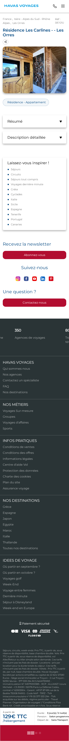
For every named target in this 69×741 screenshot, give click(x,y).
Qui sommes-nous (16, 368)
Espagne (16, 209)
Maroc (7, 530)
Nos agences (12, 374)
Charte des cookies (17, 476)
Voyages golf (12, 578)
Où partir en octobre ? (19, 572)
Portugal (16, 219)
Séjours (15, 169)
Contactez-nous (34, 302)
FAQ (6, 386)
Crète (14, 189)
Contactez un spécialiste (21, 380)
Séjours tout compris (24, 179)
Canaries (16, 224)
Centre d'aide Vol (15, 464)
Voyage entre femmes (19, 590)
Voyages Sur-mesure (18, 411)
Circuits (16, 174)
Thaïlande (10, 542)
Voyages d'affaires (16, 422)
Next (61, 70)
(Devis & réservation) (34, 733)
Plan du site (11, 482)
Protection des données (20, 470)
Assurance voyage (16, 488)
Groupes (9, 416)
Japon (7, 518)
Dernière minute (15, 596)
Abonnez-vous (34, 255)
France (7, 19)
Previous (7, 70)
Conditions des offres (18, 453)
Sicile (14, 204)
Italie (14, 199)
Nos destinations (15, 392)
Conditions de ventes (18, 447)
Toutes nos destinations (20, 548)
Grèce (7, 507)
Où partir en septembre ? (21, 566)
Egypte (8, 524)
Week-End (11, 584)
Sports (7, 428)
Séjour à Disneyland (17, 602)
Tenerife (16, 214)
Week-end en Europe (19, 608)
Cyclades (16, 194)
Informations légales (18, 459)
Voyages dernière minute (27, 184)
